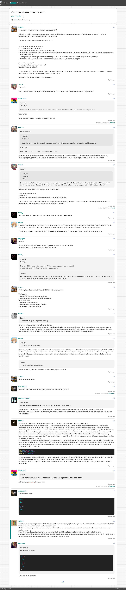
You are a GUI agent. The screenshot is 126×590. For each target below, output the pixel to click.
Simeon (16, 20)
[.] (23, 16)
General (18, 16)
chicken (21, 313)
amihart (21, 127)
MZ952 (21, 421)
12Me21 (21, 521)
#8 (114, 238)
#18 (114, 491)
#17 (114, 470)
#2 (114, 84)
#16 (114, 421)
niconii (20, 222)
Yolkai (20, 84)
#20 (114, 543)
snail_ (20, 213)
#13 (114, 376)
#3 (114, 98)
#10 (114, 287)
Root (12, 16)
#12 (114, 338)
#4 (114, 127)
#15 (114, 398)
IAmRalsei (22, 98)
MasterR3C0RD (24, 398)
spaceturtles (22, 386)
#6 (114, 212)
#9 (114, 254)
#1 (114, 27)
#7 (114, 222)
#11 (114, 313)
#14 (114, 386)
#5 (114, 165)
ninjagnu (21, 239)
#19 (114, 521)
